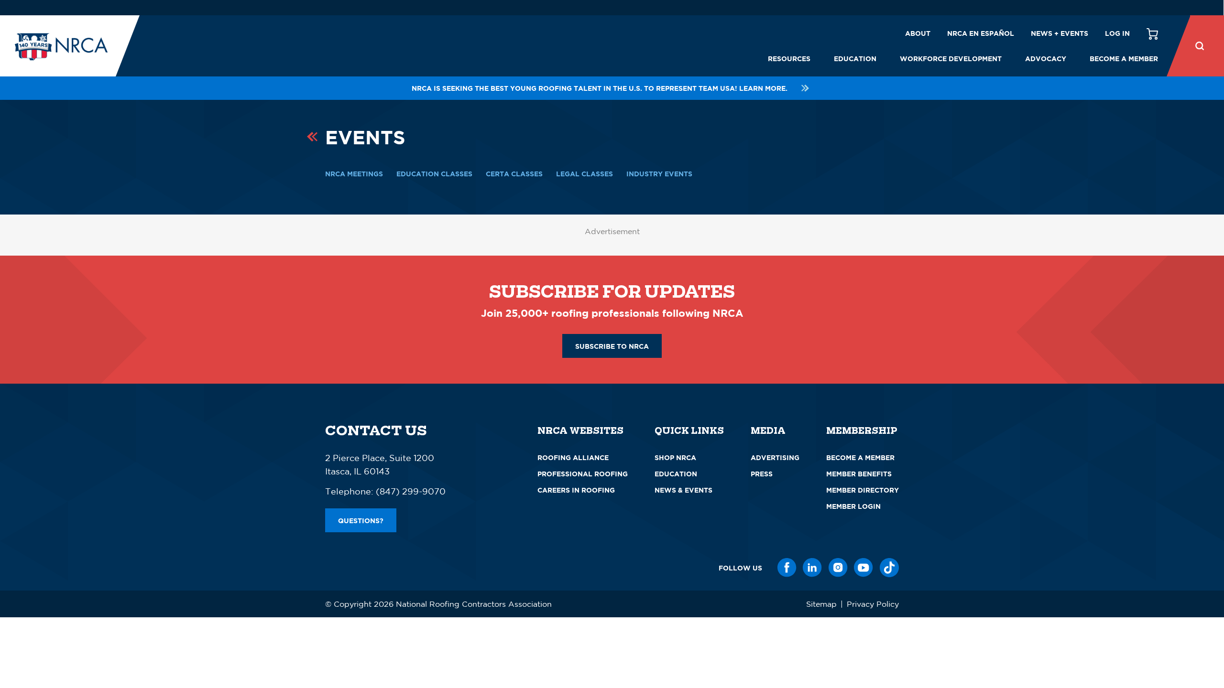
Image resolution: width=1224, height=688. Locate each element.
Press (762, 474)
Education (855, 58)
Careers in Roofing (576, 490)
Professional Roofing (582, 474)
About (917, 33)
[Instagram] (838, 567)
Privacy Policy (873, 604)
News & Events (683, 490)
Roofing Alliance (573, 457)
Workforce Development (951, 58)
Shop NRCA (675, 457)
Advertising (775, 457)
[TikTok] (889, 567)
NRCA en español (980, 33)
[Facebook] (787, 567)
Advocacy (1045, 58)
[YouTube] (863, 567)
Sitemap (821, 604)
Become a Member (1124, 58)
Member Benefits (859, 474)
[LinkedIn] (812, 567)
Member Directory (862, 490)
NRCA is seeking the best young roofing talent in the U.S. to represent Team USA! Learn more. (599, 88)
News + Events (1059, 33)
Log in (1117, 33)
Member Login (853, 506)
